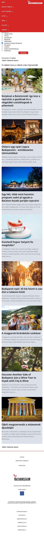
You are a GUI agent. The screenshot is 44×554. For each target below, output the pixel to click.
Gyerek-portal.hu (22, 526)
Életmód (4, 25)
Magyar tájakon (7, 7)
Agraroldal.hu (22, 530)
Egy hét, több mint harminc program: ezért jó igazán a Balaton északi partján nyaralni (20, 197)
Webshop (7, 51)
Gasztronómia (6, 11)
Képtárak (7, 39)
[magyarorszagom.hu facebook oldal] (22, 493)
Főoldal (22, 457)
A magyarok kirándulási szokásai (21, 333)
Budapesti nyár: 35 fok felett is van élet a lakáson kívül (22, 290)
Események (8, 37)
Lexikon (6, 47)
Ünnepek (4, 30)
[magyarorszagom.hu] (35, 3)
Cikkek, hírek (8, 34)
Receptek (7, 45)
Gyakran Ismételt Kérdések (13, 43)
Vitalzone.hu (22, 515)
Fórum (6, 36)
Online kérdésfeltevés (11, 49)
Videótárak (7, 41)
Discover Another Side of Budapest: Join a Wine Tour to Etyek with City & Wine (19, 377)
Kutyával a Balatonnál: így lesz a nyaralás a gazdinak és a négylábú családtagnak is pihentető (21, 100)
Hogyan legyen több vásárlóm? (22, 485)
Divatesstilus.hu (22, 522)
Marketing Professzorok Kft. (28, 503)
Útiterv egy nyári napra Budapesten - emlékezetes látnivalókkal (17, 150)
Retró (4, 16)
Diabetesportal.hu (22, 519)
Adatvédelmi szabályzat (22, 460)
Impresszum (22, 465)
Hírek (3, 20)
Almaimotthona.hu (22, 511)
